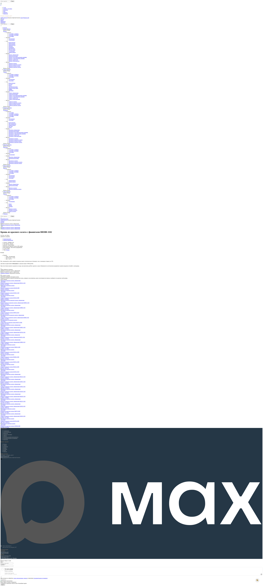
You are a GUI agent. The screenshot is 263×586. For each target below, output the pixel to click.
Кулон (10, 127)
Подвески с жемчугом (14, 135)
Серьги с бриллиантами (14, 99)
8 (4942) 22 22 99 (4, 553)
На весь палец (12, 49)
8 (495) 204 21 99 (4, 557)
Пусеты (10, 84)
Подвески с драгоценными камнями (17, 133)
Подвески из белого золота (15, 141)
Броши (10, 205)
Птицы (7, 250)
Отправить (3, 579)
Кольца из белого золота (14, 65)
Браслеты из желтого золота (15, 163)
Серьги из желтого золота (15, 105)
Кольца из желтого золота (15, 67)
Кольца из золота (13, 63)
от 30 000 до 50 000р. (14, 35)
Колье (10, 204)
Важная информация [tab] (8, 240)
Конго (10, 85)
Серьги (5, 72)
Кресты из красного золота (15, 189)
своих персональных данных (20, 578)
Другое (5, 194)
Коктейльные (12, 48)
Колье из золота (12, 211)
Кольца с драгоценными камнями (17, 58)
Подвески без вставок (14, 131)
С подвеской (12, 51)
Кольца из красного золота (15, 64)
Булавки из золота (13, 210)
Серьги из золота (13, 101)
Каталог (2, 222)
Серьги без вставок (13, 94)
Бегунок (11, 126)
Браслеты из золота (13, 160)
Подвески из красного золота (15, 139)
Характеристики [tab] (7, 239)
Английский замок (13, 86)
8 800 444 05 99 (4, 17)
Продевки (11, 90)
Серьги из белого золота (14, 104)
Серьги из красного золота (15, 102)
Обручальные (12, 43)
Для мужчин (12, 40)
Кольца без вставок (13, 56)
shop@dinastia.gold (24, 17)
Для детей (11, 80)
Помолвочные (12, 45)
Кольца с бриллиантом (14, 61)
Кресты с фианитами (14, 184)
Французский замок (13, 88)
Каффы (10, 89)
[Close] (1, 268)
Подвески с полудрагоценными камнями (18, 132)
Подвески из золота (13, 138)
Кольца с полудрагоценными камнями (18, 57)
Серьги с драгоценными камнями (17, 96)
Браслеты (5, 147)
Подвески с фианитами (14, 130)
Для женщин (12, 38)
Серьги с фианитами (13, 93)
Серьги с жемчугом (13, 98)
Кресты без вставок (13, 185)
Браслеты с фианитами (14, 157)
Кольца (5, 31)
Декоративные (12, 180)
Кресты (5, 168)
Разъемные (11, 47)
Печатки (11, 46)
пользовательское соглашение (41, 578)
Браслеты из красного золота (15, 162)
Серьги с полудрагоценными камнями (18, 95)
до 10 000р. (11, 112)
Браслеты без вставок (14, 158)
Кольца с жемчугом (13, 59)
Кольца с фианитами (13, 54)
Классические (12, 42)
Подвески (5, 110)
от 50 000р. (11, 36)
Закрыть (3, 584)
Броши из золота (13, 208)
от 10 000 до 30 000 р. (14, 33)
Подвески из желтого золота (15, 142)
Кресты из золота (13, 188)
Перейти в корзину (5, 273)
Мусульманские (12, 123)
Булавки (11, 206)
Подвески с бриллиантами (15, 136)
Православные (12, 52)
